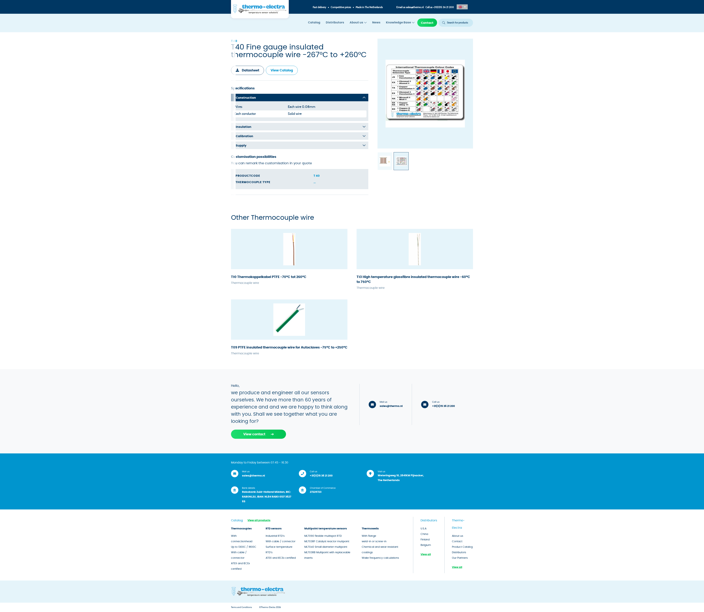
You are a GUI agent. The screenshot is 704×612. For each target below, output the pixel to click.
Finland (425, 539)
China (424, 534)
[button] (462, 6)
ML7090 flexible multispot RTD (323, 536)
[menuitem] (314, 22)
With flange (369, 536)
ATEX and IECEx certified (240, 566)
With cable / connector (239, 555)
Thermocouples (241, 528)
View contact (254, 434)
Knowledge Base (398, 22)
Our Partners (460, 558)
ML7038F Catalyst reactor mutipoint (326, 541)
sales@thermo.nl (415, 7)
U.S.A (423, 528)
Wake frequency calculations (380, 558)
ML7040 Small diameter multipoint (325, 547)
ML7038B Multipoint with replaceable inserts (327, 555)
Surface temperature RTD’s (279, 550)
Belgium (426, 545)
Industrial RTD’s (275, 536)
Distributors (335, 22)
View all (426, 554)
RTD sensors (274, 528)
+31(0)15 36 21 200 (443, 7)
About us (356, 22)
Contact (427, 22)
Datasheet (250, 70)
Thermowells (370, 528)
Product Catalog (462, 547)
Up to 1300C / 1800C (243, 547)
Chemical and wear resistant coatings (380, 550)
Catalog (314, 22)
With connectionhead (241, 539)
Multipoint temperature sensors (325, 528)
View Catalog (282, 70)
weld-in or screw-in (374, 541)
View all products (258, 520)
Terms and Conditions (241, 607)
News (376, 22)
